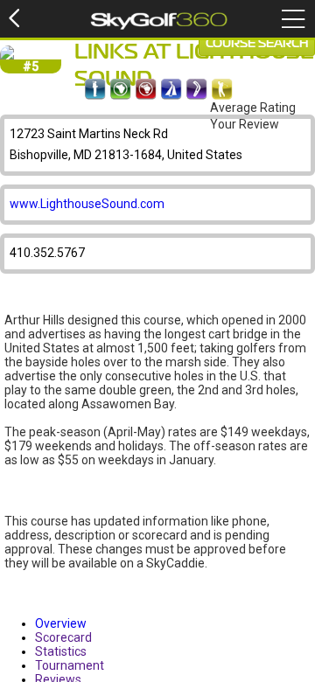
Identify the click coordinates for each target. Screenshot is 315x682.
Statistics (61, 651)
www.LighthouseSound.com (87, 204)
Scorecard (63, 637)
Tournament (69, 665)
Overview (61, 623)
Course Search (257, 43)
